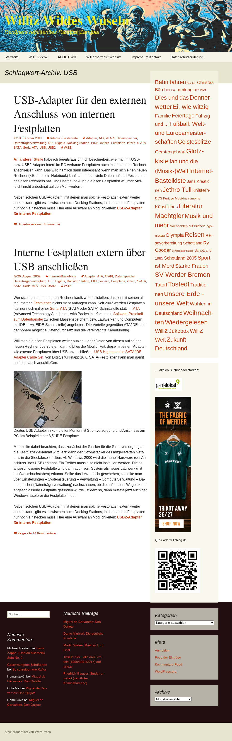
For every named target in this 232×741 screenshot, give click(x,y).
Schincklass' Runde (182, 250)
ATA (101, 138)
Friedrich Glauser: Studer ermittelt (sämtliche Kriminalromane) (84, 678)
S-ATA (141, 143)
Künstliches (166, 206)
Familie (163, 116)
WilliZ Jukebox (172, 331)
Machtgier (169, 215)
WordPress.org (165, 671)
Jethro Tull (177, 189)
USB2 (52, 147)
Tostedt (178, 284)
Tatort (161, 285)
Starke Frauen (191, 266)
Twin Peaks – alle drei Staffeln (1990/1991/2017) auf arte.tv (82, 661)
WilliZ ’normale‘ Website (103, 57)
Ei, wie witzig (191, 106)
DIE (50, 143)
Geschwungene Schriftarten (27, 664)
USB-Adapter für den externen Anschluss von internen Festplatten (80, 113)
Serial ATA (30, 147)
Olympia (175, 235)
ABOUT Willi (67, 57)
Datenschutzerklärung (187, 57)
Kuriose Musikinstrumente (181, 198)
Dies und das (172, 97)
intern (131, 143)
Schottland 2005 (180, 258)
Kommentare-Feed (168, 664)
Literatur (191, 206)
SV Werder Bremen (182, 274)
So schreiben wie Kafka (29, 669)
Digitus (60, 143)
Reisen (195, 234)
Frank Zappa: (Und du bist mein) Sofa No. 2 (26, 652)
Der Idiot (199, 90)
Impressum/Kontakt (146, 57)
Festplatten (42, 303)
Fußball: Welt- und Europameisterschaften (180, 132)
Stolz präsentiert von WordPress (28, 732)
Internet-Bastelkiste (64, 138)
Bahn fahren (170, 82)
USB (42, 147)
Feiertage (183, 116)
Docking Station (78, 143)
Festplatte (118, 143)
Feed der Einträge (168, 657)
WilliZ (68, 147)
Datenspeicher (126, 138)
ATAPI (110, 138)
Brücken (191, 83)
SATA (17, 147)
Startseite (12, 57)
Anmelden (162, 650)
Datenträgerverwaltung (30, 143)
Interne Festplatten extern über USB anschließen (79, 258)
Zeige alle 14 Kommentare (37, 533)
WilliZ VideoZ (38, 57)
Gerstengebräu (170, 151)
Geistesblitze (194, 141)
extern (104, 143)
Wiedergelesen (186, 322)
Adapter (91, 138)
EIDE (94, 143)
